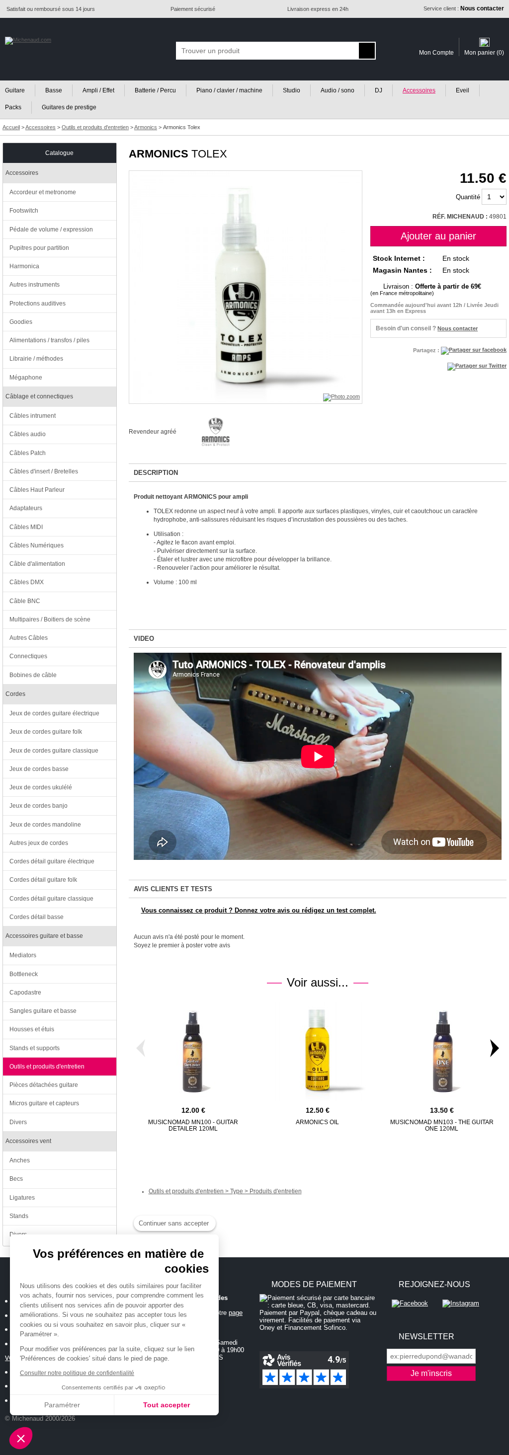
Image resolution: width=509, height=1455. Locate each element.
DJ (378, 90)
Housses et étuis (31, 1029)
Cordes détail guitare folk (43, 879)
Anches (19, 1160)
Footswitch (23, 210)
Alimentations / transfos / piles (49, 340)
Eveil (462, 90)
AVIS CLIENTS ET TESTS (173, 889)
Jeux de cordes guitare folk (45, 731)
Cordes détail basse (36, 917)
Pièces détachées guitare (43, 1084)
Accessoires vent (28, 1141)
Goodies (20, 321)
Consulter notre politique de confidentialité (77, 1373)
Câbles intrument (32, 415)
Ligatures (22, 1197)
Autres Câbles (28, 637)
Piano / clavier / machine (229, 90)
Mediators (22, 955)
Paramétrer (62, 1405)
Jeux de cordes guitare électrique (54, 713)
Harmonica (24, 266)
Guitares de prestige (69, 107)
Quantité (468, 197)
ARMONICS (158, 154)
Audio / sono (337, 90)
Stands (18, 1216)
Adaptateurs (25, 508)
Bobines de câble (33, 675)
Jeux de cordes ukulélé (40, 787)
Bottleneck (23, 974)
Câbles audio (27, 434)
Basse (53, 90)
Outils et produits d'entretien (47, 1066)
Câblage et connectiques (39, 396)
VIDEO (144, 638)
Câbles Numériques (36, 545)
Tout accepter (166, 1405)
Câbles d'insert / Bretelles (43, 471)
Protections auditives (37, 303)
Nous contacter (457, 328)
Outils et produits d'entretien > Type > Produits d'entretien (225, 1191)
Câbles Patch (27, 453)
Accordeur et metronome (42, 192)
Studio (291, 90)
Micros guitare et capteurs (44, 1103)
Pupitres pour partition (39, 247)
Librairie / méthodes (36, 358)
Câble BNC (24, 601)
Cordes (15, 693)
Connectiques (28, 656)
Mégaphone (25, 377)
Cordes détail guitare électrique (51, 861)
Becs (16, 1178)
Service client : (464, 8)
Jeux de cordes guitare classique (53, 750)
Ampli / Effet (98, 90)
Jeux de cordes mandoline (45, 824)
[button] (21, 1438)
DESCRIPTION (156, 472)
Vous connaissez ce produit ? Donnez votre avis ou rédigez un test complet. (258, 910)
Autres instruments (34, 284)
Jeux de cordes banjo (38, 805)
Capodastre (25, 992)
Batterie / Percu (155, 90)
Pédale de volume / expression (51, 229)
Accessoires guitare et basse (44, 935)
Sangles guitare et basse (43, 1010)
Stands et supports (34, 1048)
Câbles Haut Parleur (37, 489)
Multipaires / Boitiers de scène (49, 619)
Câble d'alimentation (37, 563)
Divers (18, 1122)
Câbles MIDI (26, 527)
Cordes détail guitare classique (51, 898)
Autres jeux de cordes (38, 843)
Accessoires (419, 90)
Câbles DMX (26, 582)
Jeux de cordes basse (39, 769)
